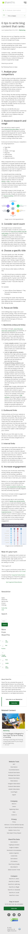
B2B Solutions (14, 858)
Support (14, 794)
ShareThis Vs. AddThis (14, 881)
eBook (5, 235)
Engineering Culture (14, 809)
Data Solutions (14, 842)
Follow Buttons (14, 781)
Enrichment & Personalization (14, 850)
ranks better (5, 233)
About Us (14, 803)
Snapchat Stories (6, 512)
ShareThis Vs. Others (14, 878)
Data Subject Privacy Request (14, 833)
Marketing (22, 30)
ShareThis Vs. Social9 (14, 892)
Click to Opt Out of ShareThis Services (14, 827)
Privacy (14, 822)
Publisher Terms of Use (14, 830)
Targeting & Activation (14, 844)
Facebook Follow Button (14, 786)
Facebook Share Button (14, 772)
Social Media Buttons (14, 769)
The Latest (6, 641)
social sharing (21, 501)
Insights (7, 663)
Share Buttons (14, 767)
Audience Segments (14, 853)
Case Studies (7, 667)
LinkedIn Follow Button (14, 789)
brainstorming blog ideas (11, 129)
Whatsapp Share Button (14, 775)
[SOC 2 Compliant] (20, 929)
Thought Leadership (3, 656)
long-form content (16, 231)
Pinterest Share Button (14, 778)
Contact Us (14, 814)
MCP (14, 764)
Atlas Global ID (14, 867)
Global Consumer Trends (14, 869)
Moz (8, 181)
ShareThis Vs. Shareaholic (14, 889)
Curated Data (14, 856)
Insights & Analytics (14, 847)
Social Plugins (14, 792)
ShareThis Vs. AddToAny (14, 884)
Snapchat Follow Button (18, 575)
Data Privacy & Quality (14, 864)
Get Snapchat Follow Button (14, 582)
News (6, 659)
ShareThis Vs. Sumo (14, 895)
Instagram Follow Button (14, 783)
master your (13, 501)
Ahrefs (3, 181)
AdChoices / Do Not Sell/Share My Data (14, 824)
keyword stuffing (8, 196)
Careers (14, 806)
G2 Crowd (22, 571)
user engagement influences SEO (15, 487)
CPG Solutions (14, 861)
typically (24, 231)
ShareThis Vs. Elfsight (14, 887)
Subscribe (14, 703)
